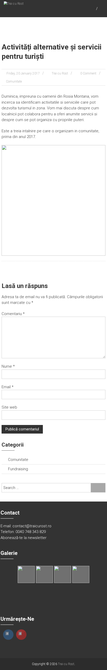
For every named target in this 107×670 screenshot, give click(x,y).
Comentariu (13, 313)
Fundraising (18, 469)
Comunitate (14, 81)
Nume (8, 366)
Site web (9, 407)
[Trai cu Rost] (13, 3)
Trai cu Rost (60, 73)
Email (8, 387)
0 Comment (88, 73)
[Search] (98, 487)
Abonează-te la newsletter (23, 537)
